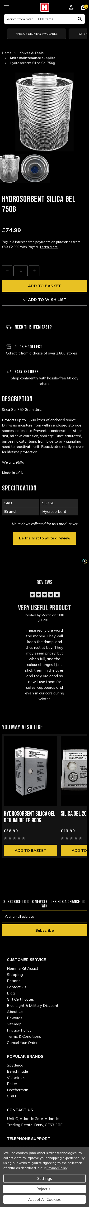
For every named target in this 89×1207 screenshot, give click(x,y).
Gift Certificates (20, 999)
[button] (44, 538)
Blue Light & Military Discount (32, 1005)
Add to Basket (30, 850)
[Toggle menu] (6, 6)
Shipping (15, 974)
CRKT (12, 1096)
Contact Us (16, 986)
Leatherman (17, 1089)
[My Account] (71, 8)
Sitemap (14, 1024)
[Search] (80, 19)
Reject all (44, 1189)
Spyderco (15, 1065)
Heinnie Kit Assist (22, 968)
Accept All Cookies (44, 1199)
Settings (44, 1178)
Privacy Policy (19, 1030)
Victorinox (16, 1077)
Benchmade (17, 1071)
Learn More (49, 247)
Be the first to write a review (44, 538)
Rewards (14, 1017)
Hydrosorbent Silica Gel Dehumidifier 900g (29, 817)
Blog (11, 993)
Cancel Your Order (22, 1042)
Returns (13, 980)
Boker (12, 1083)
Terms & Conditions (24, 1036)
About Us (15, 1011)
